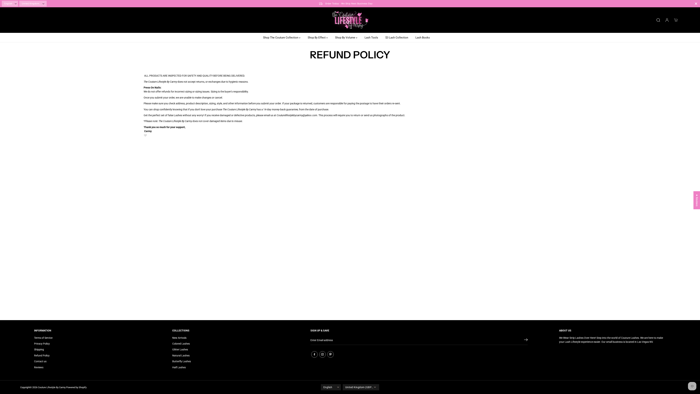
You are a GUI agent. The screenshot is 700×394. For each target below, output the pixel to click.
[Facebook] (314, 354)
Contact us (40, 361)
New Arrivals (179, 337)
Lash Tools (371, 37)
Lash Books (422, 37)
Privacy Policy (42, 343)
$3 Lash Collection (396, 37)
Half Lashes (179, 367)
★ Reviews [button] (696, 200)
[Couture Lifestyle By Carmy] (350, 20)
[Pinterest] (330, 354)
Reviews (38, 367)
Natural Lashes (181, 355)
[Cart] (676, 20)
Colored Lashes (181, 343)
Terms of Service (43, 337)
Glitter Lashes (180, 349)
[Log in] (667, 20)
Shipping (39, 349)
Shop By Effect (317, 37)
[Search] (658, 20)
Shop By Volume (345, 37)
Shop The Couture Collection (281, 37)
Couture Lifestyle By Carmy (52, 387)
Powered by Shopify (76, 387)
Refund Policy (42, 355)
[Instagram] (322, 354)
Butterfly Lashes (181, 361)
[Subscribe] (526, 340)
